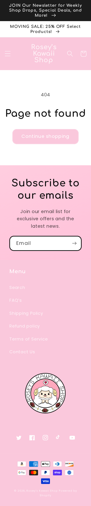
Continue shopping (45, 136)
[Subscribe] (74, 243)
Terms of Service (28, 339)
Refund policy (24, 326)
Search (17, 287)
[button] (7, 53)
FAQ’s (15, 300)
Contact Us (22, 352)
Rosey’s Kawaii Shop (42, 491)
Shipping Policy (26, 313)
